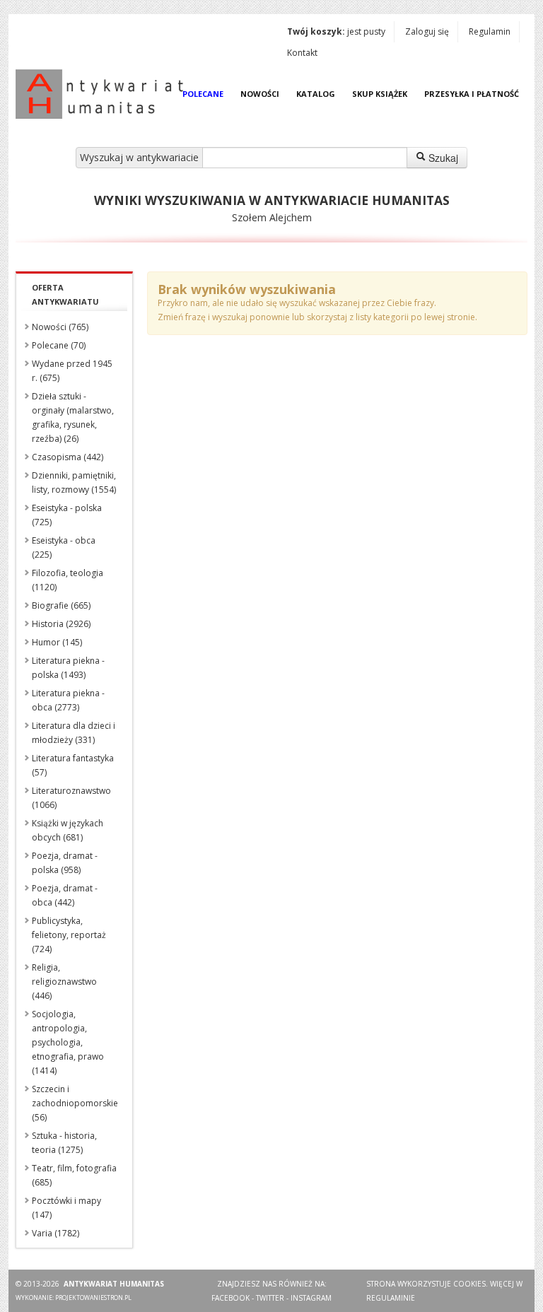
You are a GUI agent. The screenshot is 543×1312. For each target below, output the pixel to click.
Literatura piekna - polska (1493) (68, 668)
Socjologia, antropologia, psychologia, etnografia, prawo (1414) (68, 1042)
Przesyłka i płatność (471, 93)
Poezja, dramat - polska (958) (65, 863)
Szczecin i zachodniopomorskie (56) (75, 1103)
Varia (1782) (55, 1233)
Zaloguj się (427, 31)
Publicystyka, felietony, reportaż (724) (69, 935)
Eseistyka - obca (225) (63, 547)
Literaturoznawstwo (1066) (71, 798)
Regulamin (489, 31)
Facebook (230, 1298)
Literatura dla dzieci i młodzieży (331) (73, 733)
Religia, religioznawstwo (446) (64, 981)
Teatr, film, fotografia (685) (74, 1175)
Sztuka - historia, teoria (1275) (64, 1143)
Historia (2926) (61, 624)
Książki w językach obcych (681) (67, 830)
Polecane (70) (59, 345)
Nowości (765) (60, 327)
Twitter (270, 1298)
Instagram (311, 1298)
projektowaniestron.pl (93, 1297)
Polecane (202, 93)
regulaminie (390, 1298)
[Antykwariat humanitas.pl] (103, 94)
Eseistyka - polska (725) (67, 515)
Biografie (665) (61, 605)
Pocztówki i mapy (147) (66, 1208)
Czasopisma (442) (67, 457)
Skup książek (379, 93)
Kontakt (302, 53)
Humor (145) (57, 642)
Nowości (259, 93)
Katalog (315, 93)
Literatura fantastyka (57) (73, 765)
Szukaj (442, 158)
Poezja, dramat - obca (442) (65, 895)
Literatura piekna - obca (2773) (68, 700)
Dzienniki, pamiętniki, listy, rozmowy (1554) (74, 482)
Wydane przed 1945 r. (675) (72, 371)
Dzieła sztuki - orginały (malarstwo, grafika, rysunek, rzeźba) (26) (73, 417)
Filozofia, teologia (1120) (67, 580)
